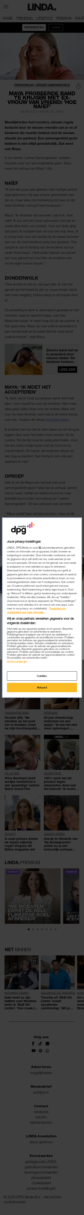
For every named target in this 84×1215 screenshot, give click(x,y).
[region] (42, 607)
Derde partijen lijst (17, 661)
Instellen (42, 675)
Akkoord (42, 687)
